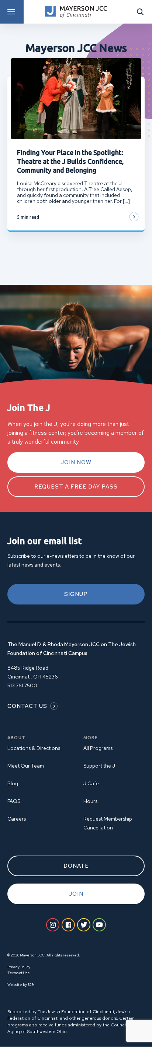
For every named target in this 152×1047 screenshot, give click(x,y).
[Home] (76, 12)
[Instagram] (52, 924)
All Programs (98, 748)
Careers (16, 818)
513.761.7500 (22, 685)
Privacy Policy (18, 967)
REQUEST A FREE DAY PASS (76, 486)
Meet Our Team (25, 765)
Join (76, 894)
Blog (12, 783)
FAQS (13, 801)
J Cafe (91, 783)
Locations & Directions (33, 748)
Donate (76, 866)
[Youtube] (99, 924)
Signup (76, 594)
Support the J (99, 765)
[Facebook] (68, 924)
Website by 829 (20, 984)
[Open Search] (140, 12)
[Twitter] (83, 924)
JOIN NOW (76, 462)
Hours (90, 801)
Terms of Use (18, 972)
